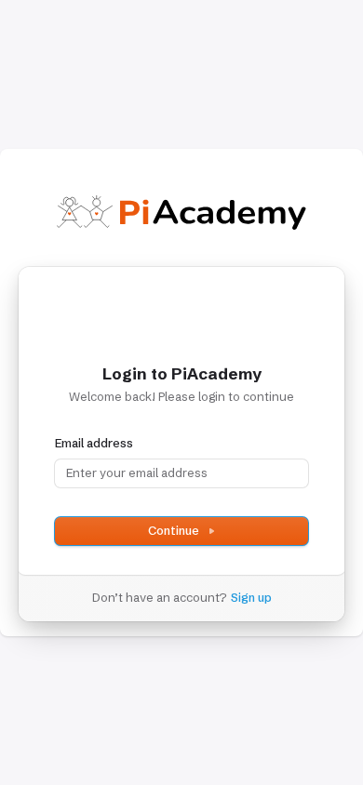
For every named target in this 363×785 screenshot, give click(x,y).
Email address (94, 442)
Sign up (251, 597)
